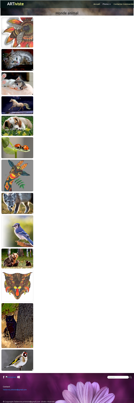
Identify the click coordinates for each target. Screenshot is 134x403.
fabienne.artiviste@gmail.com (15, 390)
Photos (107, 4)
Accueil (97, 4)
